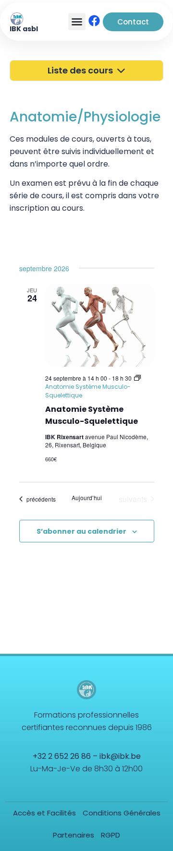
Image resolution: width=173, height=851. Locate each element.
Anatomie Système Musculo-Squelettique (91, 415)
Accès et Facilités (44, 813)
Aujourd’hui (87, 498)
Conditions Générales (122, 813)
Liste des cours (82, 70)
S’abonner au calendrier (81, 531)
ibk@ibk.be (120, 756)
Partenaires (73, 835)
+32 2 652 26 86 (62, 756)
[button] (77, 21)
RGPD (110, 835)
